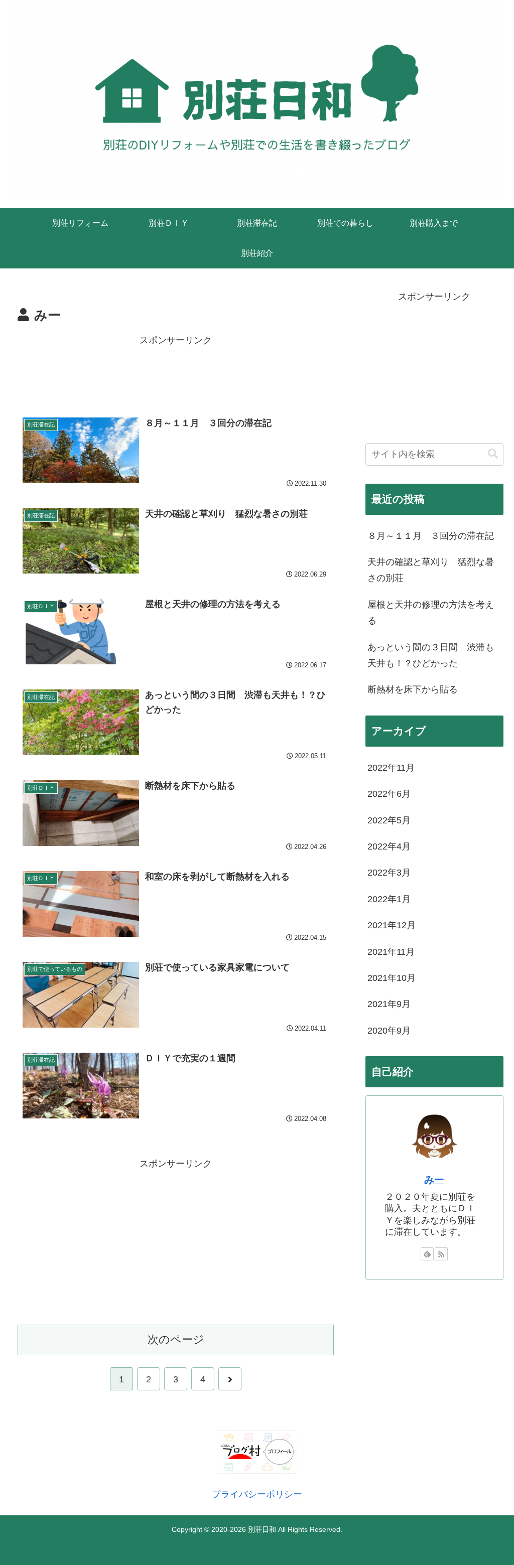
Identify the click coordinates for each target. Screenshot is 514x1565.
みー (434, 1179)
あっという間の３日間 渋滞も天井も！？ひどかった (430, 655)
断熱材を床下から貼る (412, 689)
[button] (493, 454)
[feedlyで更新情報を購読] (427, 1253)
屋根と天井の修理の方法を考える (430, 613)
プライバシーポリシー (257, 1494)
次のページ (176, 1339)
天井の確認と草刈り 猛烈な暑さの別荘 (430, 570)
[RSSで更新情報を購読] (441, 1253)
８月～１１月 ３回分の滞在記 (430, 536)
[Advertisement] (176, 373)
